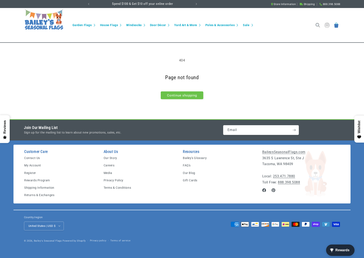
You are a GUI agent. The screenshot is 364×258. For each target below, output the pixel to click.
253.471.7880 (284, 176)
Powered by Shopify (74, 240)
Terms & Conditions (117, 187)
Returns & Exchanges (39, 195)
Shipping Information (39, 187)
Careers (109, 165)
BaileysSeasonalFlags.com (283, 152)
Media (108, 173)
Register (30, 173)
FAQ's (187, 165)
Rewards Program (37, 180)
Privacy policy (98, 240)
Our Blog (189, 173)
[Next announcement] (196, 4)
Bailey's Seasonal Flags (48, 240)
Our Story (110, 158)
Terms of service (120, 240)
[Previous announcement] (88, 4)
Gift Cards (190, 180)
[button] (84, 25)
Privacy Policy (113, 180)
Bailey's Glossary (195, 158)
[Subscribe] (294, 130)
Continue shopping (182, 95)
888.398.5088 (289, 182)
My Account (32, 165)
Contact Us (32, 158)
